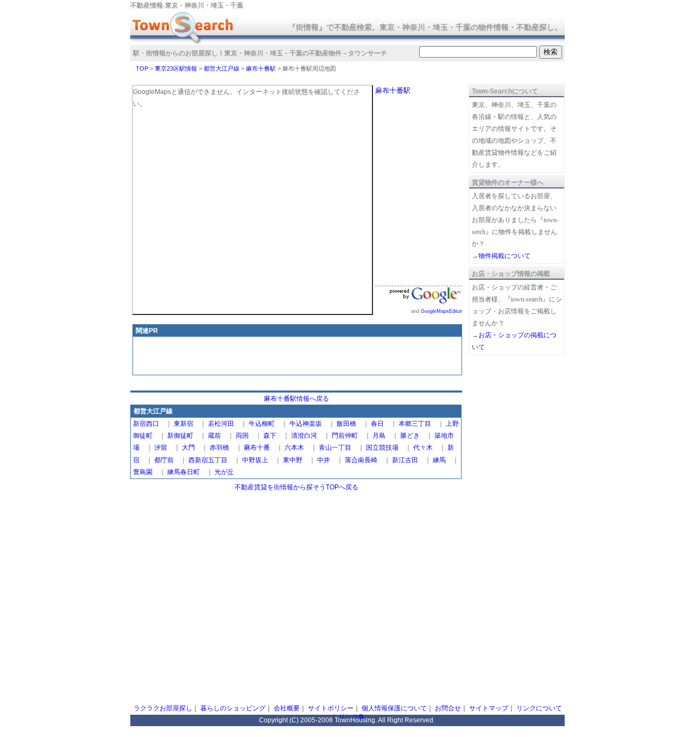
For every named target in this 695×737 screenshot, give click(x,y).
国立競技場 (382, 447)
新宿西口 (146, 423)
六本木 (294, 447)
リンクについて (539, 708)
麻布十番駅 (261, 68)
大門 (188, 447)
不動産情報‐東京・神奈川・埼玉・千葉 (186, 5)
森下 (269, 435)
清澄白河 (304, 435)
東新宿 (183, 423)
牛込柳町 (262, 423)
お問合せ (448, 708)
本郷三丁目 (415, 423)
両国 (242, 435)
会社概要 (287, 708)
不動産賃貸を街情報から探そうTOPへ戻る (296, 487)
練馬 (439, 460)
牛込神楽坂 (305, 423)
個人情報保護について (394, 708)
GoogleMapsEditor (441, 311)
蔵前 (214, 435)
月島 (379, 435)
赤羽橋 (219, 447)
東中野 (292, 460)
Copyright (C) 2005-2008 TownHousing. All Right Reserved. (347, 720)
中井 (323, 460)
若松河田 (221, 423)
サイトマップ (488, 708)
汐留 (160, 447)
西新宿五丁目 (208, 460)
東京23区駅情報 (176, 68)
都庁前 (164, 460)
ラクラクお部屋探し (163, 708)
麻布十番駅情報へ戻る (296, 398)
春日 (377, 423)
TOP (142, 68)
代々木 (423, 447)
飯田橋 (346, 423)
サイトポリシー (330, 708)
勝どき (410, 435)
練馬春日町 (183, 472)
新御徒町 (180, 435)
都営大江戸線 (221, 68)
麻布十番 (257, 447)
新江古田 (405, 460)
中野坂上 (255, 460)
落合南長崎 (361, 460)
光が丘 (224, 472)
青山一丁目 (335, 447)
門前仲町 (345, 435)
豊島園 (143, 472)
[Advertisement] (297, 357)
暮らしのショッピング (233, 708)
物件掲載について (504, 256)
